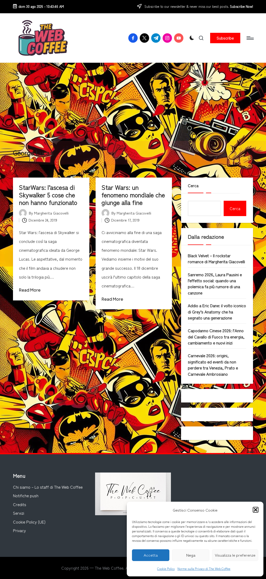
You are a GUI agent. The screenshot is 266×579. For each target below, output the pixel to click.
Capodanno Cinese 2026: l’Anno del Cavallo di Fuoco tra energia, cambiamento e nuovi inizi (216, 336)
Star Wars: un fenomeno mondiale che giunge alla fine (133, 194)
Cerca (193, 185)
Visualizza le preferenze (235, 555)
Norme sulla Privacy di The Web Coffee (203, 568)
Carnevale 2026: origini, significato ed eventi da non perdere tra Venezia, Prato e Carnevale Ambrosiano (213, 364)
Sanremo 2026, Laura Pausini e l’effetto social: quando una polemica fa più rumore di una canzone (215, 283)
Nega (190, 555)
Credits (19, 504)
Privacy (19, 530)
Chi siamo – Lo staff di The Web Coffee (48, 487)
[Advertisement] (133, 101)
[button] (255, 509)
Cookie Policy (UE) (29, 522)
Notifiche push (25, 495)
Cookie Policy (166, 568)
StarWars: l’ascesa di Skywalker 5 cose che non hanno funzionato (48, 194)
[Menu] (250, 38)
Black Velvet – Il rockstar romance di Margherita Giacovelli (216, 258)
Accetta (151, 555)
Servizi (18, 513)
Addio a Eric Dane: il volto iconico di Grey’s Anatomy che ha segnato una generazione (217, 311)
